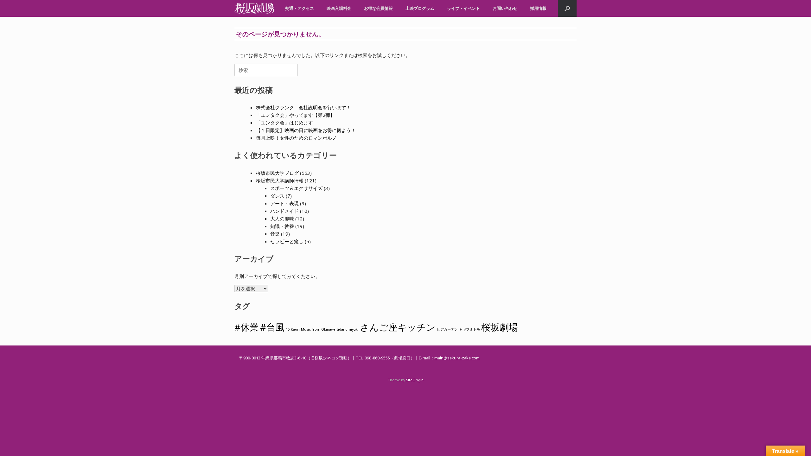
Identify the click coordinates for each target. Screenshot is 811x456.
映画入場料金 (339, 8)
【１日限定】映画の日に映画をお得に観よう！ (306, 130)
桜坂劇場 (499, 327)
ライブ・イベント (463, 8)
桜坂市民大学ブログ (277, 173)
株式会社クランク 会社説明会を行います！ (303, 107)
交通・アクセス (299, 8)
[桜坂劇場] (254, 8)
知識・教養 (282, 226)
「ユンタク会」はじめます (284, 122)
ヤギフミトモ (469, 329)
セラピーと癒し (286, 241)
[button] (567, 8)
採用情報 (538, 8)
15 (288, 329)
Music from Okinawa (318, 329)
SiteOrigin (415, 379)
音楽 (275, 234)
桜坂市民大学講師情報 (279, 180)
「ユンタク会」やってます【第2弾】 (295, 115)
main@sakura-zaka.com (457, 358)
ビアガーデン (447, 329)
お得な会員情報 (378, 8)
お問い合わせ (505, 8)
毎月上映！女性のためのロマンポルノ (296, 138)
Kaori (295, 329)
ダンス (277, 196)
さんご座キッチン (398, 327)
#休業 (246, 327)
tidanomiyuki (348, 329)
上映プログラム (420, 8)
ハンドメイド (284, 211)
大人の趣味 (282, 218)
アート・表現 (284, 203)
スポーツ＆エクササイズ (296, 188)
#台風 (272, 327)
